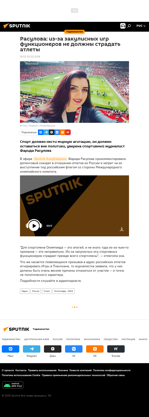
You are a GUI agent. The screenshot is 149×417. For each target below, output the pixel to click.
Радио (25, 291)
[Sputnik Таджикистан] (18, 29)
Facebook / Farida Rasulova (42, 125)
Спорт (47, 291)
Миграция (128, 339)
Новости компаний (80, 370)
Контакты (21, 370)
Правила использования (42, 370)
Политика (73, 339)
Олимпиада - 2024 (63, 291)
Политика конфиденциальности (111, 370)
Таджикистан (11, 339)
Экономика (92, 339)
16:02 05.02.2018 (30, 56)
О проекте (8, 370)
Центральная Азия (36, 339)
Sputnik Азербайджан (50, 159)
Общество (111, 339)
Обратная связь (116, 375)
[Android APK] (13, 385)
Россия (35, 291)
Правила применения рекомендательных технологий (73, 375)
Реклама (63, 370)
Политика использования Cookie (21, 375)
